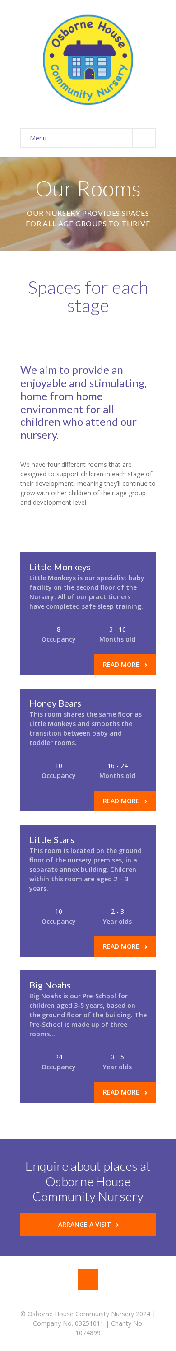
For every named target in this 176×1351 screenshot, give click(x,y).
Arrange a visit (84, 1224)
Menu (38, 138)
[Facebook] (88, 1279)
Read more (121, 664)
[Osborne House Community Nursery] (88, 60)
